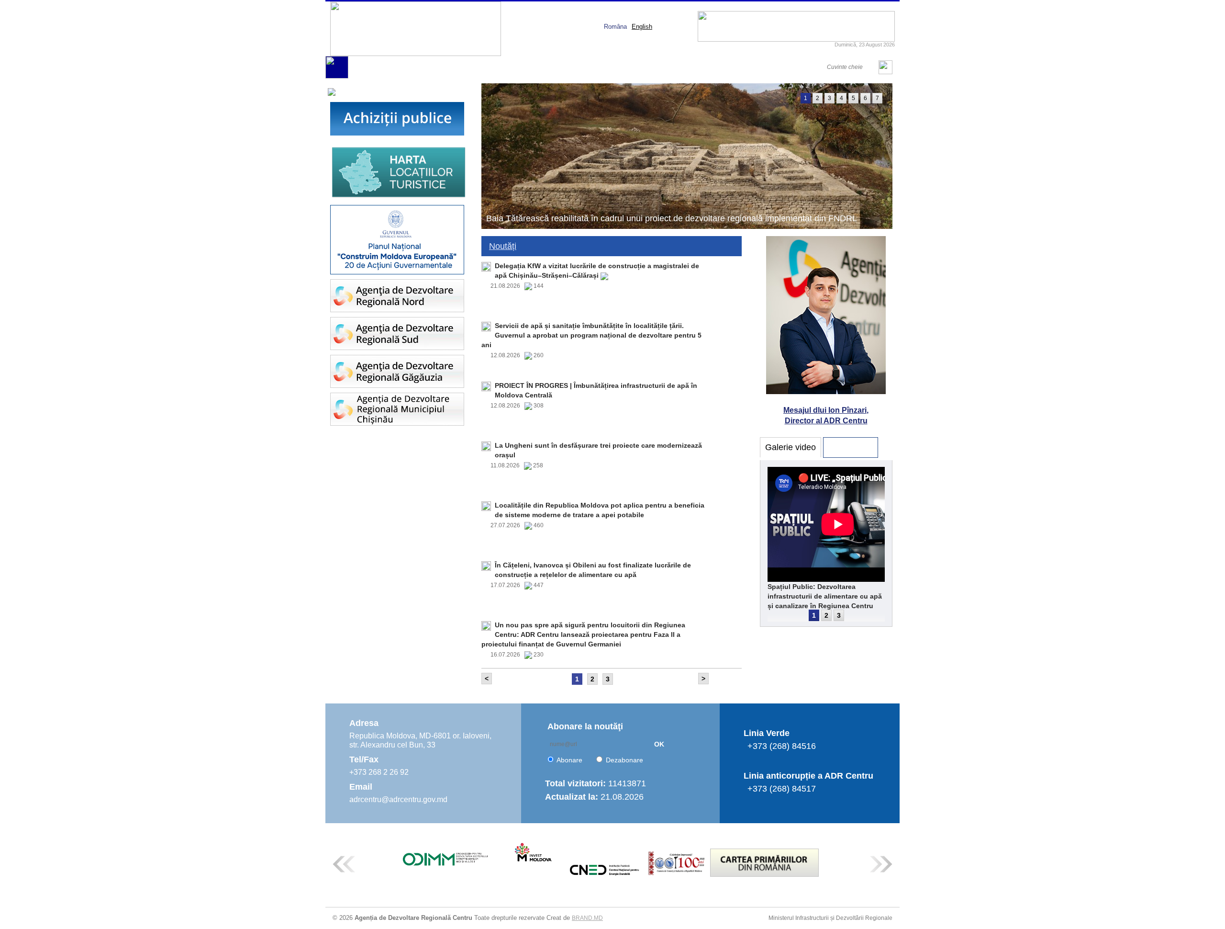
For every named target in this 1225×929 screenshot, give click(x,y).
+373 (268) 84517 (781, 788)
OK (659, 744)
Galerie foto (850, 447)
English (642, 26)
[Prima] (336, 76)
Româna (615, 26)
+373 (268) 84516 (781, 746)
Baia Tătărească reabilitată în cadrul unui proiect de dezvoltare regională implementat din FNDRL (671, 218)
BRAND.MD (587, 918)
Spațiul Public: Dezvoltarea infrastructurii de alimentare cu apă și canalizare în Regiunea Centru (825, 596)
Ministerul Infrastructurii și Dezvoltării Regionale (830, 918)
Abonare (569, 760)
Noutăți (502, 246)
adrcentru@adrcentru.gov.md (398, 799)
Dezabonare (624, 760)
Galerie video (790, 447)
